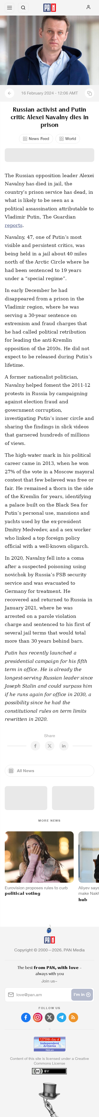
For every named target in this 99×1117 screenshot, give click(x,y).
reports (13, 225)
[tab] (38, 1085)
